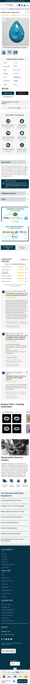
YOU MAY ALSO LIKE (8, 247)
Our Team (4, 556)
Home (2, 9)
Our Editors (5, 559)
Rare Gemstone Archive (8, 564)
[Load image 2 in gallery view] (9, 52)
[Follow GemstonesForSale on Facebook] (1, 639)
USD (27, 5)
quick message (14, 185)
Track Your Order (6, 604)
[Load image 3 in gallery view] (15, 52)
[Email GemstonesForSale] (6, 639)
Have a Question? (14, 108)
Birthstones (5, 584)
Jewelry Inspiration (7, 590)
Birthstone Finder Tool (8, 581)
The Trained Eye (6, 593)
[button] (17, 5)
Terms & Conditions (7, 615)
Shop (6, 9)
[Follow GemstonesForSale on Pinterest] (9, 639)
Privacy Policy (5, 618)
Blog (3, 574)
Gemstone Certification (8, 620)
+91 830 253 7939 (8, 634)
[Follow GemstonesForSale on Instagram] (4, 639)
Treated (15, 80)
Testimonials (5, 567)
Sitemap (4, 596)
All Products (7, 412)
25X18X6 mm (16, 77)
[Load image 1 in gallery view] (3, 52)
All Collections (5, 577)
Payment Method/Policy (8, 609)
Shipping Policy (6, 607)
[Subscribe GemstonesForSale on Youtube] (11, 639)
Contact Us (5, 561)
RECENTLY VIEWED (22, 247)
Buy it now (22, 93)
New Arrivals (5, 587)
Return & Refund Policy (8, 612)
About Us (4, 553)
